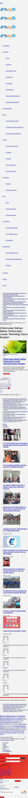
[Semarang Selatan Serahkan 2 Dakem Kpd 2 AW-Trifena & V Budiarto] (11, 482)
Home (7, 58)
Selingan (8, 183)
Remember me (5, 788)
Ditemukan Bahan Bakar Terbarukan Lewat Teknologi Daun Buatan (14, 361)
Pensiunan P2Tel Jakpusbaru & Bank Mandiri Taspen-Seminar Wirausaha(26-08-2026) (14, 302)
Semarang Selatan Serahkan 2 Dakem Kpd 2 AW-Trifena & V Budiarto (14, 487)
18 (2, 386)
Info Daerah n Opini (11, 71)
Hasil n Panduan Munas (12, 253)
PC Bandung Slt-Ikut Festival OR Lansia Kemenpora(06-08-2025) (14, 592)
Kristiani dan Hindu (11, 209)
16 (10, 385)
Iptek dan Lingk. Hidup (12, 146)
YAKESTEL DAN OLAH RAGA (15, 127)
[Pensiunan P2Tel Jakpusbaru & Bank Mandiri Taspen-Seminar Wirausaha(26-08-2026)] (11, 504)
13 (5, 385)
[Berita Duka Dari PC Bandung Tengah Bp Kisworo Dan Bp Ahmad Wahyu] (6, 566)
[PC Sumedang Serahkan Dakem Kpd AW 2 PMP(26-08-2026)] (11, 462)
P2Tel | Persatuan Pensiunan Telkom (12, 739)
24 (0, 388)
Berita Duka (9, 83)
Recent (5, 424)
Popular (5, 425)
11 (2, 385)
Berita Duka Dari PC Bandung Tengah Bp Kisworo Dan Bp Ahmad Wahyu (14, 571)
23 (10, 386)
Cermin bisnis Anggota (12, 234)
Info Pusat (8, 64)
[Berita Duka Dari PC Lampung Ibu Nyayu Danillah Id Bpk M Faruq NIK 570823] (11, 547)
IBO (4, 196)
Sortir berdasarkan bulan (6, 394)
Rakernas (8, 265)
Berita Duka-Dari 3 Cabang (11, 718)
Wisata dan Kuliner (11, 171)
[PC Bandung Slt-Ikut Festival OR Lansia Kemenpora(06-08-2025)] (11, 587)
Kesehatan (8, 152)
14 (7, 385)
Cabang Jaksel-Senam (10, 727)
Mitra (4, 114)
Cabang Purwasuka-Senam (8, 732)
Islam (7, 202)
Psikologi (8, 158)
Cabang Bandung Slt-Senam (9, 722)
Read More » (6, 374)
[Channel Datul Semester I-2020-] (11, 628)
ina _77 (5, 642)
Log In (2, 797)
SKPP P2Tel (9, 77)
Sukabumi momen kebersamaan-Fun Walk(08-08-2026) (15, 530)
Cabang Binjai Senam (14, 724)
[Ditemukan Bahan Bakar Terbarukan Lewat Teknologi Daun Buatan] (14, 352)
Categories (2, 737)
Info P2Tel (5, 52)
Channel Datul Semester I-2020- (14, 631)
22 (8, 386)
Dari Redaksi (6, 45)
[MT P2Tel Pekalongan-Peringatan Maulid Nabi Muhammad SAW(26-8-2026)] (11, 440)
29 (8, 388)
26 (4, 388)
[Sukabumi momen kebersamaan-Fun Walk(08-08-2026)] (11, 525)
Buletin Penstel (10, 89)
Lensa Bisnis (6, 221)
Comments (5, 427)
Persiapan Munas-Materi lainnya (14, 259)
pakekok (5, 667)
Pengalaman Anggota (11, 190)
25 (2, 388)
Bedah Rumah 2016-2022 (12, 102)
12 (4, 385)
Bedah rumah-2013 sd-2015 (13, 96)
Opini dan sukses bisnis (12, 227)
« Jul (1, 391)
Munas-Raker (6, 246)
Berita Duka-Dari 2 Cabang (12, 716)
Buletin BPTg (9, 240)
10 (0, 385)
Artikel (5, 140)
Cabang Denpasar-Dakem (9, 726)
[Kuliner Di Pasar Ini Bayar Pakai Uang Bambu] (11, 607)
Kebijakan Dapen (7, 108)
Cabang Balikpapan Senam (17, 720)
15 (8, 385)
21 (7, 386)
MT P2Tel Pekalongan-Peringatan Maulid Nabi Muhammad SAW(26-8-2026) (14, 294)
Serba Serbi (6, 177)
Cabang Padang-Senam (18, 731)
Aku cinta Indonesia (11, 165)
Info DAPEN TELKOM (12, 121)
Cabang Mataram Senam (11, 729)
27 (5, 388)
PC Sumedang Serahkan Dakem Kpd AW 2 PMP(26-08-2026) (14, 466)
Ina (4, 691)
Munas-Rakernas (7, 751)
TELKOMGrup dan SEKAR (13, 133)
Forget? (16, 787)
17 (0, 386)
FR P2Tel (5, 354)
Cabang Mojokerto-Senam (7, 731)
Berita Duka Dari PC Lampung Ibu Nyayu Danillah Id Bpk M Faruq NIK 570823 (15, 552)
